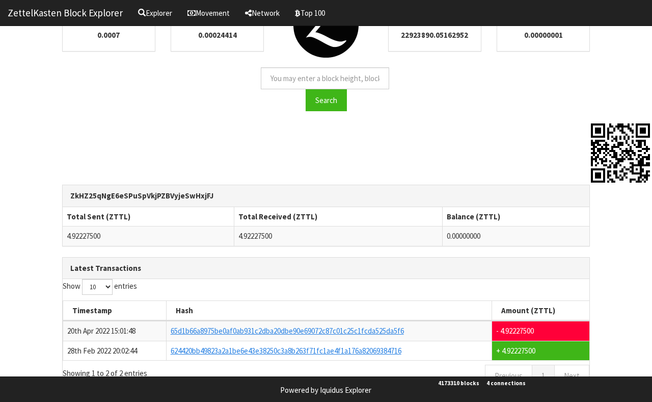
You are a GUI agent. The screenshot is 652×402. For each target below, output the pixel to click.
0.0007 (108, 35)
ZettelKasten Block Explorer (65, 13)
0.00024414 (217, 35)
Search (326, 100)
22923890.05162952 (434, 35)
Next (572, 376)
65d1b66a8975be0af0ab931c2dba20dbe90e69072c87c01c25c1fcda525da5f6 (287, 331)
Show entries (100, 286)
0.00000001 (543, 35)
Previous (509, 376)
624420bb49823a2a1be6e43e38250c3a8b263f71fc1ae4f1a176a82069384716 (286, 351)
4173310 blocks (458, 383)
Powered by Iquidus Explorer (325, 390)
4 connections (506, 383)
